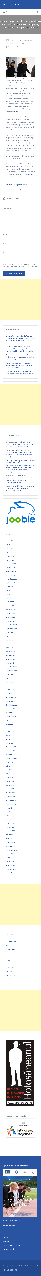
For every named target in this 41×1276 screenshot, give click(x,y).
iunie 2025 (9, 594)
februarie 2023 (11, 697)
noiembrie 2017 (11, 869)
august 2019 (10, 854)
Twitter (7, 1270)
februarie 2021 (10, 785)
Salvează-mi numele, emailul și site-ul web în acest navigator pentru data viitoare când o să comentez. (20, 266)
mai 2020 (9, 819)
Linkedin (16, 1270)
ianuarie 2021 (10, 789)
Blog (7, 945)
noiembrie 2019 (11, 842)
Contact (5, 1238)
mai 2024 (9, 644)
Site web (6, 253)
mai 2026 (9, 552)
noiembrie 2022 (11, 709)
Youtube (11, 1270)
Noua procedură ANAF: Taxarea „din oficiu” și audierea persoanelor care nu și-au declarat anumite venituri (20, 357)
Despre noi (6, 1241)
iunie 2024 (9, 640)
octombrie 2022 (11, 713)
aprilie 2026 (10, 556)
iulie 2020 (9, 812)
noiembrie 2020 (11, 796)
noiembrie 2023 (11, 663)
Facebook (4, 1270)
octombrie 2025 (11, 579)
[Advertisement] (20, 299)
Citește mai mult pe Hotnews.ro (16, 185)
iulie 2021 (9, 766)
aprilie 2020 (10, 823)
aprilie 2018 (9, 858)
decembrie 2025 (11, 571)
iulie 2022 (9, 720)
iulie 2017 (9, 873)
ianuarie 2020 (10, 835)
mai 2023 (9, 686)
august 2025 (10, 587)
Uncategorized (11, 949)
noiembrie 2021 (11, 751)
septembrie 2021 (11, 758)
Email (5, 243)
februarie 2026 (11, 564)
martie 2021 (10, 781)
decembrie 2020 (11, 793)
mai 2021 (9, 774)
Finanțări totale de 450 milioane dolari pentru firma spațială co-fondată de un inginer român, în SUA (19, 365)
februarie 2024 (11, 651)
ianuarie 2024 (10, 655)
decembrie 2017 (11, 865)
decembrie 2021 (11, 747)
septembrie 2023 (12, 670)
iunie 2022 (9, 724)
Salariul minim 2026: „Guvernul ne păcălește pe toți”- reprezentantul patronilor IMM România (20, 488)
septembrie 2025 (12, 583)
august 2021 (10, 762)
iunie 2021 (9, 770)
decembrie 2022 (11, 705)
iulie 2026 (9, 545)
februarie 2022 (11, 739)
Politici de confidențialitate (12, 1245)
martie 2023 (10, 693)
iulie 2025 (9, 590)
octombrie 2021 (11, 754)
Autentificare (10, 967)
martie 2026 (10, 560)
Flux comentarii (11, 975)
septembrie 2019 (11, 850)
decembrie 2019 (11, 838)
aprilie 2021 (9, 777)
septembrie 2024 (12, 629)
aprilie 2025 (10, 602)
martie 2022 (10, 735)
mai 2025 (9, 598)
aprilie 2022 (10, 732)
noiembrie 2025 (11, 575)
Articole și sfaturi (11, 941)
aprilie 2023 (10, 690)
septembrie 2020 (12, 804)
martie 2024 (10, 648)
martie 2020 (10, 827)
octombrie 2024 (11, 625)
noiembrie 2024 (11, 621)
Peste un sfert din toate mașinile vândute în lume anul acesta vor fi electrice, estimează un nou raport (20, 444)
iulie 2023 (9, 678)
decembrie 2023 (11, 659)
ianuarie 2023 (10, 701)
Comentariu (7, 208)
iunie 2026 (9, 548)
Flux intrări (9, 971)
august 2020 (10, 808)
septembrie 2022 (12, 716)
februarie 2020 (11, 831)
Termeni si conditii (9, 1249)
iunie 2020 (9, 815)
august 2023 (10, 674)
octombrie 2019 (11, 846)
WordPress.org (10, 979)
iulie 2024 (9, 636)
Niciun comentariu (14, 47)
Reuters (15, 111)
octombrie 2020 (11, 800)
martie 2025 (10, 606)
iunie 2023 (9, 682)
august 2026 (10, 541)
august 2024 (10, 632)
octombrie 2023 (11, 667)
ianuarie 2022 (10, 743)
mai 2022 (9, 728)
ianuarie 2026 (10, 568)
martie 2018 (10, 861)
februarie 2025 (11, 609)
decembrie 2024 (11, 617)
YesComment (11, 4)
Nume (5, 234)
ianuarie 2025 (10, 613)
